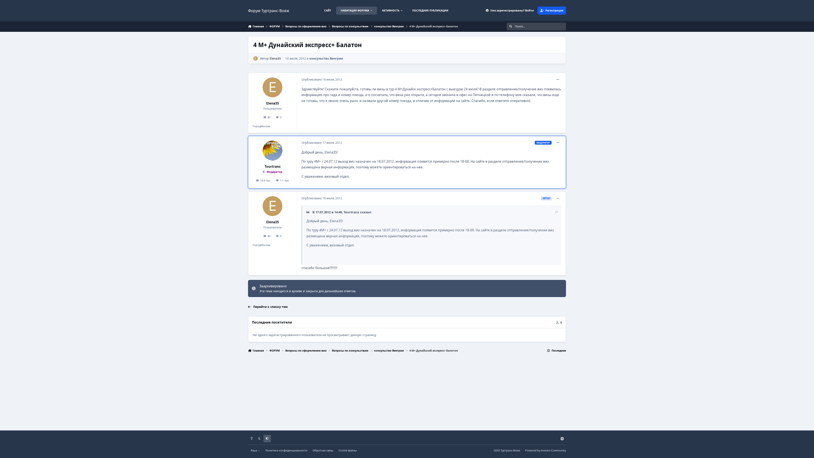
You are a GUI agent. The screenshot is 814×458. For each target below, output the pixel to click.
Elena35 (275, 58)
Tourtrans (273, 166)
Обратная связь (323, 450)
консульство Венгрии (326, 58)
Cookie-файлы (348, 450)
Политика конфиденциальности (286, 450)
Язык (254, 450)
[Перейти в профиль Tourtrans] (273, 151)
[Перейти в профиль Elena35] (255, 58)
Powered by (545, 450)
